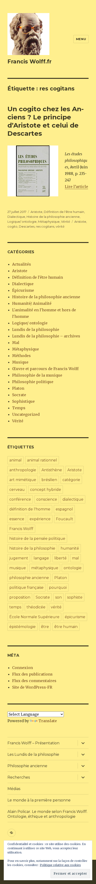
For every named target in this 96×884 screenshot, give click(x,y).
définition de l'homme (29, 509)
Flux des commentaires (34, 680)
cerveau (17, 489)
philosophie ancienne (29, 577)
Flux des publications (32, 674)
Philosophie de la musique (37, 375)
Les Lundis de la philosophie (33, 754)
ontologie (73, 568)
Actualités (21, 264)
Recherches (18, 777)
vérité (60, 226)
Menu (81, 39)
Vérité (65, 221)
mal (75, 558)
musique (17, 568)
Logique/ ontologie (22, 221)
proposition (19, 597)
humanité (70, 548)
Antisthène (51, 470)
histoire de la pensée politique (37, 538)
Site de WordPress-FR (32, 687)
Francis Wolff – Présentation (33, 743)
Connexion (22, 667)
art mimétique (22, 480)
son (58, 597)
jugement (18, 558)
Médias (13, 789)
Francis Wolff (21, 529)
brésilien (49, 480)
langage (41, 558)
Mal (15, 342)
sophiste (74, 597)
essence (16, 519)
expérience (40, 519)
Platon (18, 388)
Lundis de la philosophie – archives (46, 336)
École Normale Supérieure (34, 617)
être (45, 626)
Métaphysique (49, 221)
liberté (60, 558)
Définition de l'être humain (64, 212)
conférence (20, 499)
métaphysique (44, 568)
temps (15, 607)
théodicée (36, 607)
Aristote (36, 212)
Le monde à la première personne (39, 800)
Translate (47, 720)
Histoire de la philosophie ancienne (53, 216)
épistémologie (22, 626)
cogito (12, 226)
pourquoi (58, 587)
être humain (66, 626)
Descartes (26, 226)
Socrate (19, 394)
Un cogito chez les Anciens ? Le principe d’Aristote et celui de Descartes (45, 121)
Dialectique (16, 216)
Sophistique (23, 401)
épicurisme (75, 617)
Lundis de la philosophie (35, 329)
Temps (18, 408)
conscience (46, 499)
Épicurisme (23, 290)
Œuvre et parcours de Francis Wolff (45, 368)
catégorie (71, 480)
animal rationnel (42, 460)
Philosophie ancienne (27, 766)
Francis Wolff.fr (29, 61)
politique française (26, 587)
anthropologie (22, 470)
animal (15, 460)
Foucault (64, 519)
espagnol (64, 509)
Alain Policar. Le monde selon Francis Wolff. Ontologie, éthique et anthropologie (47, 814)
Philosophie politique (32, 381)
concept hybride (45, 489)
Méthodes (21, 355)
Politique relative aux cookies (60, 865)
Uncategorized (26, 414)
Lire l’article (76, 186)
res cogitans (45, 226)
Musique (20, 362)
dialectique (72, 499)
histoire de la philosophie (32, 548)
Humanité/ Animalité (31, 303)
